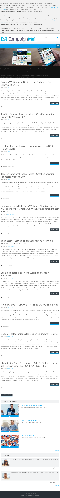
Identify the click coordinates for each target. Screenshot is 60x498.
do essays (9, 265)
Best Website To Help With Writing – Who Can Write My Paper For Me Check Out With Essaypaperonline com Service (30, 208)
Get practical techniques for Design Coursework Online (29, 333)
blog (8, 106)
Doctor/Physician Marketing (30, 420)
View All (57, 450)
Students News (10, 166)
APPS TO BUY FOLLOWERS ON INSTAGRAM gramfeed (29, 304)
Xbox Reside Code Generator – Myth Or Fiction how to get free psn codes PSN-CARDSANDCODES (29, 364)
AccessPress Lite (35, 495)
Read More (54, 103)
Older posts (7, 395)
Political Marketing (27, 436)
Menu (58, 46)
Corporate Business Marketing (31, 405)
